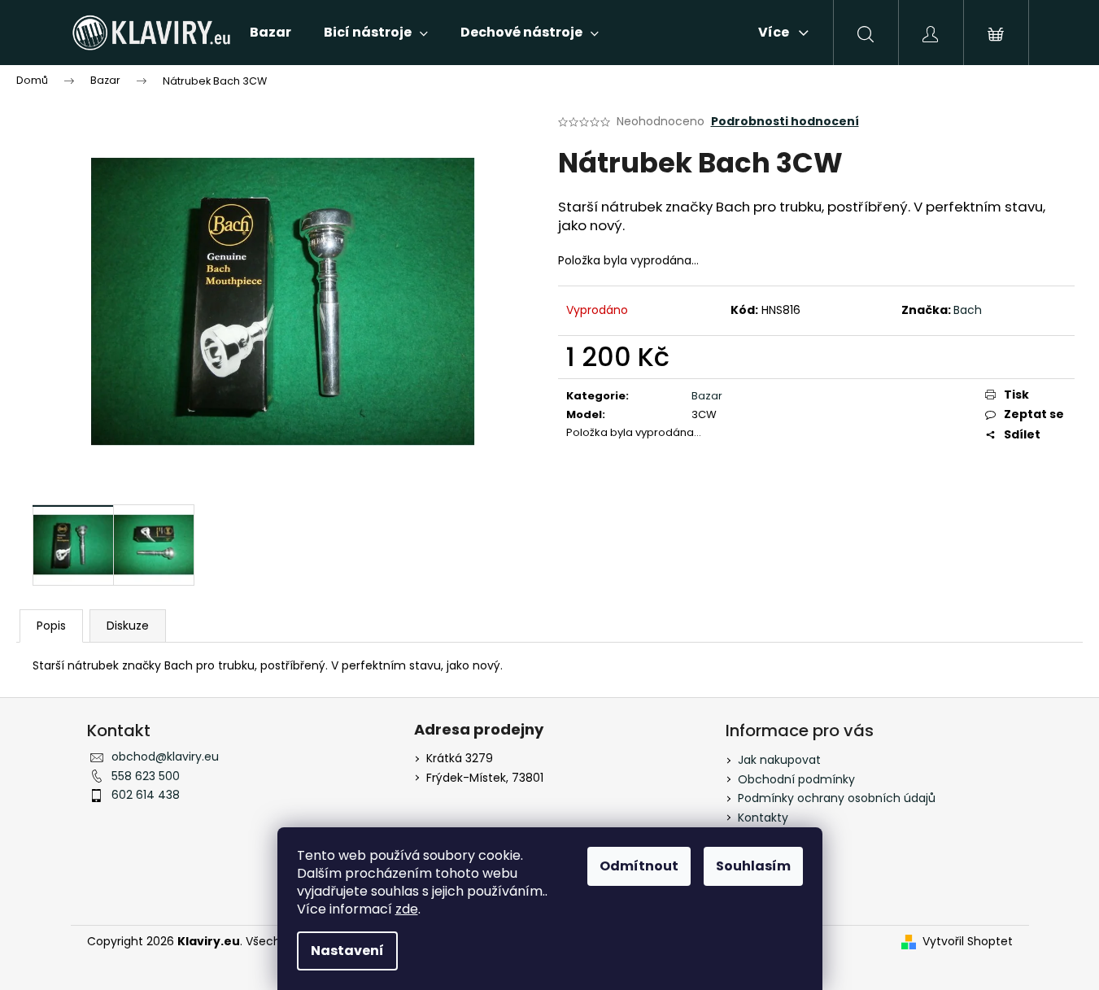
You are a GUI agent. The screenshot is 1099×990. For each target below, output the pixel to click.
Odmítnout (639, 866)
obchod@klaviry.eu (165, 756)
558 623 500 (145, 776)
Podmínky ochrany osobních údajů (836, 798)
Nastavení (347, 950)
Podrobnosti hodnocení (785, 121)
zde (406, 909)
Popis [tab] (51, 625)
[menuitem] (270, 32)
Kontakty (763, 817)
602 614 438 (145, 795)
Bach (967, 310)
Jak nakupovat (779, 760)
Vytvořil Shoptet (967, 941)
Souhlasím (753, 866)
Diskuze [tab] (128, 625)
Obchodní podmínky (796, 779)
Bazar (706, 395)
